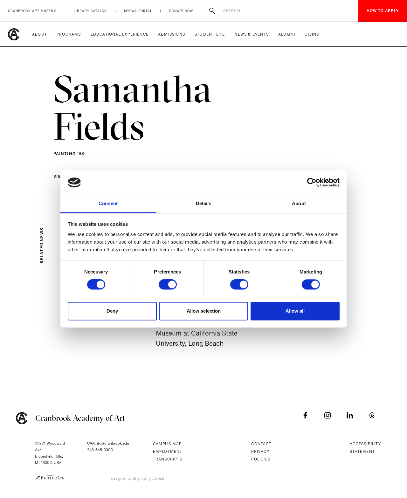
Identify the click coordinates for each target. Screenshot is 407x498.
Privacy (260, 451)
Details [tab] (203, 203)
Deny (112, 311)
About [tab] (299, 203)
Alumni (286, 34)
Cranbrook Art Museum (32, 11)
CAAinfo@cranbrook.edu (108, 443)
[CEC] (50, 477)
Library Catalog (90, 11)
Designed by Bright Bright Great (137, 478)
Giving (312, 34)
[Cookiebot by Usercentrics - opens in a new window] (312, 182)
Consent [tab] (108, 203)
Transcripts (167, 459)
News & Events (251, 34)
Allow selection (204, 311)
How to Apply (383, 10)
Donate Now (181, 11)
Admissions (171, 34)
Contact (261, 443)
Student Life (210, 34)
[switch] (168, 285)
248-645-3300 (100, 449)
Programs (69, 34)
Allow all (295, 311)
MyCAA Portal (138, 11)
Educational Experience (119, 34)
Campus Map (167, 443)
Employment (168, 451)
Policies (260, 459)
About (39, 34)
